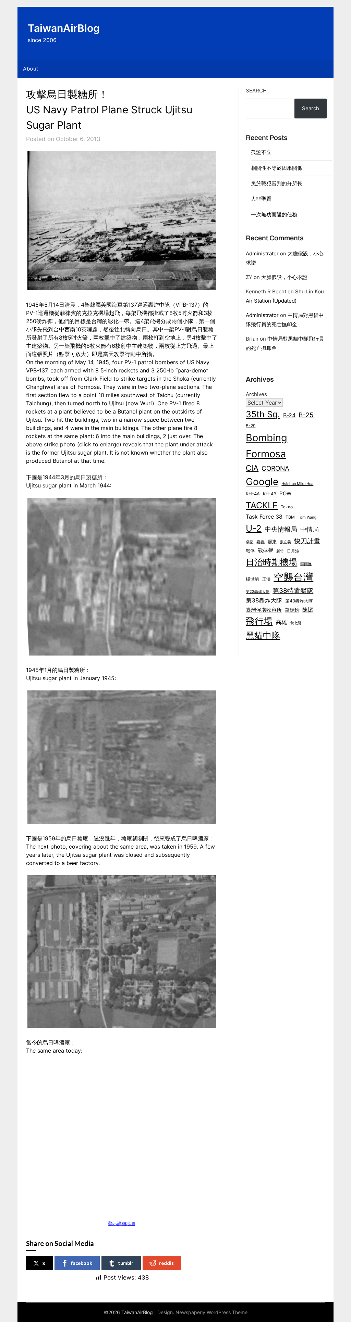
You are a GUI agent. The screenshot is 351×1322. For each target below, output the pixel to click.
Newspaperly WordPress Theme (211, 1312)
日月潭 (293, 551)
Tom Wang (307, 517)
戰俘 (250, 551)
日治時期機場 (271, 562)
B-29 (250, 425)
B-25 (306, 415)
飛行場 (259, 621)
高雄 (281, 622)
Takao (287, 507)
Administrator (262, 253)
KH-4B (269, 493)
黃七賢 (296, 623)
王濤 (266, 579)
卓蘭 (249, 541)
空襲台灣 (293, 577)
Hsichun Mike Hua (297, 483)
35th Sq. (263, 414)
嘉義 (260, 541)
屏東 (272, 541)
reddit (166, 1263)
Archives (256, 394)
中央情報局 (281, 529)
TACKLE (262, 505)
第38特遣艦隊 (293, 590)
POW (285, 494)
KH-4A (253, 493)
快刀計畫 (307, 541)
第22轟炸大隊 (257, 591)
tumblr (125, 1263)
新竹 (280, 551)
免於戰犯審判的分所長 (276, 183)
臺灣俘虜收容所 (264, 610)
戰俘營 (265, 551)
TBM (290, 517)
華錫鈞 (292, 610)
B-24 (289, 415)
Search (256, 90)
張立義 (285, 542)
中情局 (309, 529)
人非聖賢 (261, 198)
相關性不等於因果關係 (276, 168)
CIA (252, 467)
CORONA (275, 468)
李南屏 (306, 564)
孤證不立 (261, 152)
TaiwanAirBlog (64, 28)
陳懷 (307, 609)
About (30, 68)
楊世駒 (252, 579)
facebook (81, 1263)
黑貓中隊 (263, 635)
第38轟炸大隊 (264, 600)
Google (262, 481)
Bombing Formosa (266, 446)
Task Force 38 (264, 516)
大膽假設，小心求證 (284, 277)
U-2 (254, 528)
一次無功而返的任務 (274, 214)
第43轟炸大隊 (299, 600)
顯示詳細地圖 (121, 1223)
